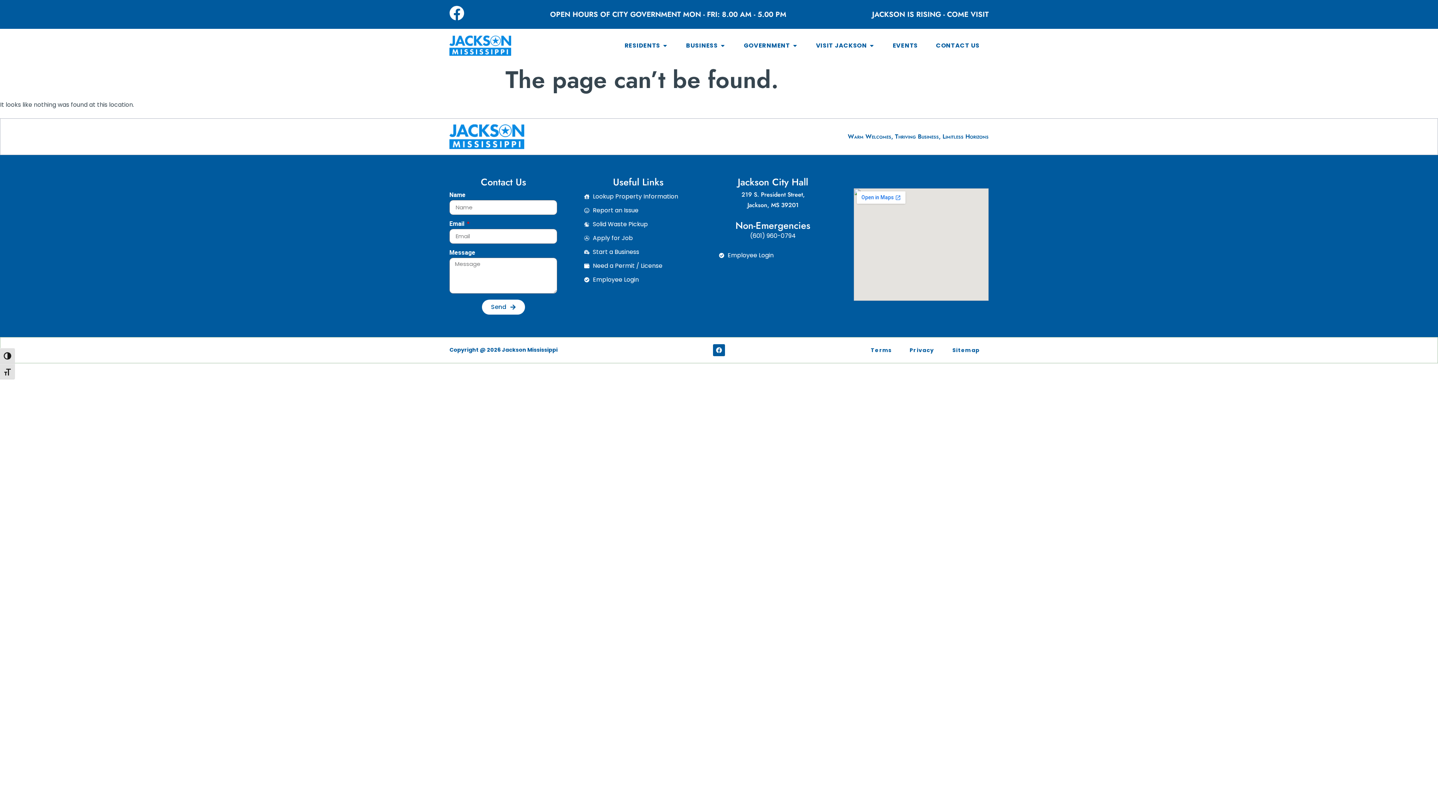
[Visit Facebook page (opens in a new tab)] (456, 13)
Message (462, 253)
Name (457, 195)
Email (457, 224)
